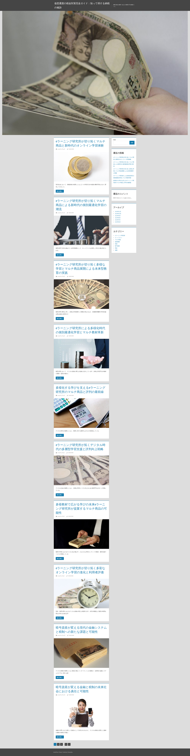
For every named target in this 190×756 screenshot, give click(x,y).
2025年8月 (118, 217)
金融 (116, 250)
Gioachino (71, 149)
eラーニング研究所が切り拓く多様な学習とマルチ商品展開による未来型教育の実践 (81, 269)
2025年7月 (117, 220)
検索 (114, 139)
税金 (116, 248)
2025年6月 (118, 222)
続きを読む (59, 191)
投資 (116, 244)
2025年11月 (118, 211)
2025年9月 (118, 215)
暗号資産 (117, 246)
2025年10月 (118, 213)
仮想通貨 (117, 241)
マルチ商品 (118, 239)
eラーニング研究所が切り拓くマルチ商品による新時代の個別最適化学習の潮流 (81, 205)
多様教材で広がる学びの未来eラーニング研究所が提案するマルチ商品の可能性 (81, 508)
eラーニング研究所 (120, 235)
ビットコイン (118, 237)
